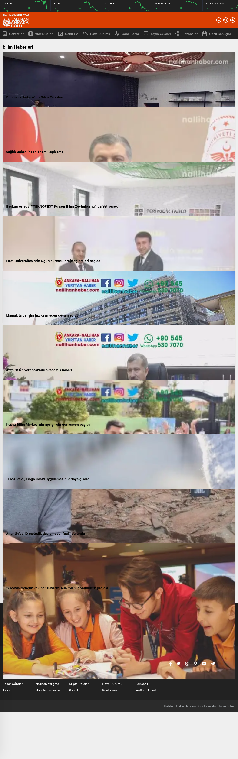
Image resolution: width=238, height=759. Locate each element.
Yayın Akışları (161, 33)
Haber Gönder (12, 683)
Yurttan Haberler (147, 690)
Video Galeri (44, 33)
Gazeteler (16, 33)
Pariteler (75, 690)
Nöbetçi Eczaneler (48, 690)
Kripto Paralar (79, 683)
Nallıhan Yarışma (47, 683)
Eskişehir (142, 683)
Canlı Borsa (130, 33)
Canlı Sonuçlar (220, 33)
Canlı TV (71, 34)
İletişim (7, 690)
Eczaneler (190, 33)
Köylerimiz (109, 690)
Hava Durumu (100, 33)
